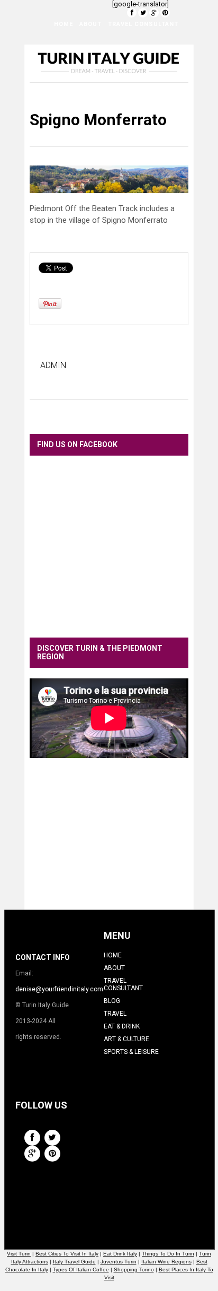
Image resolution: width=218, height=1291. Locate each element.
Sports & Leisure (135, 77)
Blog (54, 50)
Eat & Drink (120, 50)
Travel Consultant (143, 24)
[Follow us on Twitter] (143, 12)
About (90, 24)
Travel (81, 50)
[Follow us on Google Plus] (154, 12)
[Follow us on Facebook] (132, 12)
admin (53, 365)
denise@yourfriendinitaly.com (59, 989)
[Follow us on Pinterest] (165, 12)
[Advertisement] (109, 841)
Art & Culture (71, 77)
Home (63, 24)
